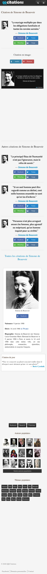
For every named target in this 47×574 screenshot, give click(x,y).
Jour (8, 499)
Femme (31, 491)
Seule (19, 499)
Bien (15, 487)
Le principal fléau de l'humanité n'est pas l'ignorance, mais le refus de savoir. (27, 160)
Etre (20, 487)
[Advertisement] (23, 115)
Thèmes (31, 425)
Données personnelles (18, 571)
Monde (35, 487)
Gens (19, 491)
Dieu (25, 495)
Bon (30, 495)
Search (22, 425)
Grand (4, 495)
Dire (14, 495)
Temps (25, 491)
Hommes (5, 491)
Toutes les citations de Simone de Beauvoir (22, 257)
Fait (10, 487)
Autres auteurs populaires (22, 471)
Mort (13, 499)
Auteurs (13, 425)
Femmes (36, 495)
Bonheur (26, 499)
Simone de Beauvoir (28, 33)
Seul (9, 495)
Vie (30, 487)
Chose (38, 491)
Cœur (20, 495)
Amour (4, 487)
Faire (25, 487)
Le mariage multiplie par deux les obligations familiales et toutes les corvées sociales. (27, 25)
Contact (31, 571)
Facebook (5, 571)
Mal (3, 499)
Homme (13, 491)
